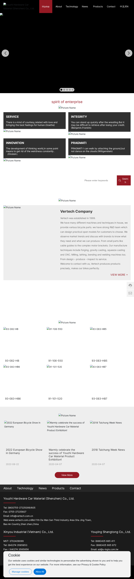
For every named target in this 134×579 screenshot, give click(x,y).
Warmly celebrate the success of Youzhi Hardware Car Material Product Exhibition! (66, 454)
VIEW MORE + (119, 274)
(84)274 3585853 (17, 545)
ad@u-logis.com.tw (108, 549)
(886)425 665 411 (105, 541)
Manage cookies (20, 571)
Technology (25, 488)
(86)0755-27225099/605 (21, 507)
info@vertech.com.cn (21, 516)
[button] (61, 90)
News (43, 488)
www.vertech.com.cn (20, 520)
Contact (75, 488)
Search (125, 180)
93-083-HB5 (99, 360)
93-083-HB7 (99, 398)
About (7, 488)
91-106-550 (55, 360)
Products (58, 488)
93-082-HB (12, 360)
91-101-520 (55, 398)
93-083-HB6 (13, 398)
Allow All (40, 571)
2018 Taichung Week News (108, 449)
